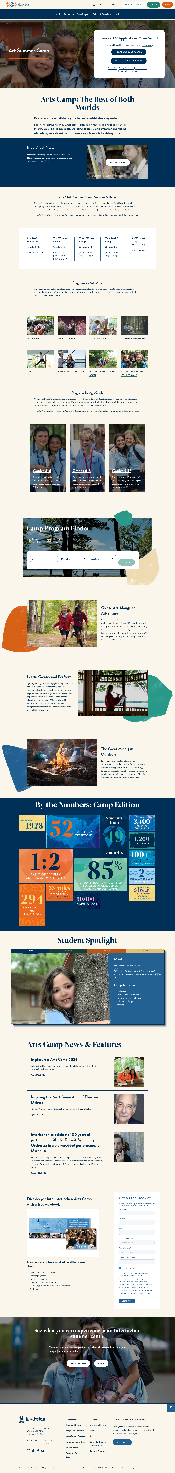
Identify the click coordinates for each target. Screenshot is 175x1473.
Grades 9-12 (121, 471)
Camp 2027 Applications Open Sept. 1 (129, 38)
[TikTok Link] (33, 1450)
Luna (30, 950)
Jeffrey (106, 950)
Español (81, 1467)
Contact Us (71, 1419)
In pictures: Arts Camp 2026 (54, 1060)
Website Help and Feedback (146, 1467)
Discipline (66, 558)
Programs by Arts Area (128, 52)
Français (88, 1467)
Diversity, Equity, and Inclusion (97, 1443)
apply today (147, 45)
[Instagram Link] (28, 1450)
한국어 (107, 1467)
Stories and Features (98, 1425)
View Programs (84, 14)
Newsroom (94, 1430)
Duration (94, 558)
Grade (35, 558)
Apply (58, 14)
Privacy (117, 1467)
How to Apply (141, 67)
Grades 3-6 (42, 471)
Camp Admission (126, 67)
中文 (94, 1467)
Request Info (69, 14)
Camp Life (112, 67)
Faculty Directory (74, 1425)
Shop (91, 1436)
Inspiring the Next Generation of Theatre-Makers (65, 1099)
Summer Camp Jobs (75, 1442)
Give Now (122, 1442)
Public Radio (72, 1447)
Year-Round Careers (75, 1436)
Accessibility (126, 1467)
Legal (133, 1467)
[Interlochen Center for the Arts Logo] (17, 4)
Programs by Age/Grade (128, 60)
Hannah (68, 950)
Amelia (144, 950)
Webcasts (93, 1419)
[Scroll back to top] (171, 1408)
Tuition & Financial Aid (103, 14)
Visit (118, 14)
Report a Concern (97, 1451)
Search (126, 562)
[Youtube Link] (42, 1450)
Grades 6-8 (81, 471)
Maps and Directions (75, 1430)
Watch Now (119, 162)
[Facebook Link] (38, 1450)
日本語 (100, 1467)
